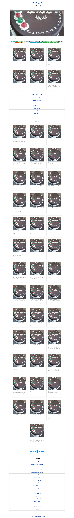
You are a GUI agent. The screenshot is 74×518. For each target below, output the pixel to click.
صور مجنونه (37, 121)
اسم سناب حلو (17, 42)
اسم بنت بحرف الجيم (27, 42)
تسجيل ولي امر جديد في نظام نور (37, 511)
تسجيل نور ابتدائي (37, 495)
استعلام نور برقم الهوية (39, 41)
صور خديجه (37, 2)
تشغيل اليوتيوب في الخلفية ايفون (37, 488)
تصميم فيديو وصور (37, 503)
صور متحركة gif (37, 97)
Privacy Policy (38, 516)
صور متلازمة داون (37, 110)
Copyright (43, 516)
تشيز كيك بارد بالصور (37, 461)
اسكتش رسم (21, 42)
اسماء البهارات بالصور (60, 41)
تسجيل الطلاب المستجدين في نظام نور (37, 474)
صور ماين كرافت (37, 102)
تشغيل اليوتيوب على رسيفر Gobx (37, 472)
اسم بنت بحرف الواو (33, 41)
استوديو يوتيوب (57, 42)
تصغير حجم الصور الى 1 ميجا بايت (37, 482)
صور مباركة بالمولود (37, 105)
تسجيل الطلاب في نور (37, 485)
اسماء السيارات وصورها (20, 41)
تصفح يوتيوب (37, 466)
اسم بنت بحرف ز (54, 41)
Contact (33, 516)
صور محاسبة (37, 116)
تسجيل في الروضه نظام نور (37, 480)
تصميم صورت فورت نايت (37, 469)
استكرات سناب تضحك (51, 42)
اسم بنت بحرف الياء (26, 41)
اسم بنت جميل (32, 42)
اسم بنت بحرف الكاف (45, 42)
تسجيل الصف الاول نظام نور (37, 490)
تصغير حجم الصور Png (37, 493)
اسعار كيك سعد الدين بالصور (47, 41)
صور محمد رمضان (37, 108)
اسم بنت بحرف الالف (38, 42)
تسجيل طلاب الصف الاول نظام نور (37, 464)
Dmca (30, 516)
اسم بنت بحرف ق (13, 41)
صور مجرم (37, 118)
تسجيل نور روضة (37, 501)
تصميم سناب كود (37, 477)
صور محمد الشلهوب (37, 100)
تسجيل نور (37, 509)
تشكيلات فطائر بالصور (37, 498)
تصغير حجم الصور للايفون (37, 506)
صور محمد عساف (37, 113)
